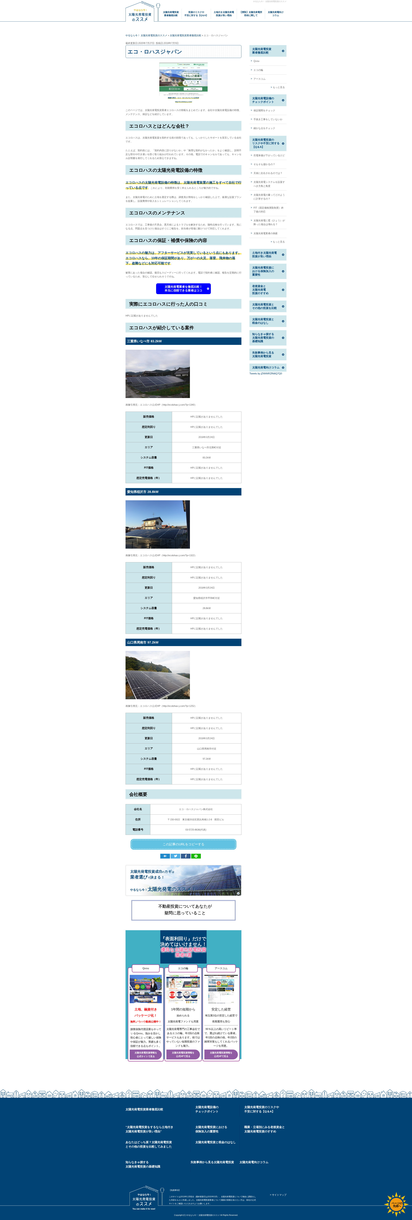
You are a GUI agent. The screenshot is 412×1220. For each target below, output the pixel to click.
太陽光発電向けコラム (276, 14)
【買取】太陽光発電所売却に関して (251, 14)
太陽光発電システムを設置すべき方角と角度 (269, 184)
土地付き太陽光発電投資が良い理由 (224, 14)
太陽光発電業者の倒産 (265, 233)
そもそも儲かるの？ (264, 164)
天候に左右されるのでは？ (267, 173)
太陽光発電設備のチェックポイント (263, 100)
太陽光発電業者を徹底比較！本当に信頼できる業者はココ (183, 288)
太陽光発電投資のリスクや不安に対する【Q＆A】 (266, 143)
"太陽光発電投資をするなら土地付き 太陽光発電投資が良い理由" (149, 1129)
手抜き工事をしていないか (267, 119)
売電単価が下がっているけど (269, 155)
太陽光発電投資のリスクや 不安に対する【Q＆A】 (261, 1109)
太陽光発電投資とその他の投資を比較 (264, 306)
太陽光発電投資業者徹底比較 (171, 14)
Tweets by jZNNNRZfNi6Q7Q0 (265, 373)
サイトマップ (279, 1194)
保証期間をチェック (264, 110)
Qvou (256, 61)
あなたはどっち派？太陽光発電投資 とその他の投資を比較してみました (149, 1144)
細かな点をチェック (264, 128)
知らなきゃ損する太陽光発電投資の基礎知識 (263, 338)
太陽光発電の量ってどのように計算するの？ (269, 196)
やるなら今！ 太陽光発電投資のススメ (269, 1)
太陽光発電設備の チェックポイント (207, 1109)
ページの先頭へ (397, 1205)
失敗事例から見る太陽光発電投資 (263, 354)
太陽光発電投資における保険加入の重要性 (263, 271)
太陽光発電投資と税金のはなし (263, 321)
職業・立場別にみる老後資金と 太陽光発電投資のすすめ (264, 1129)
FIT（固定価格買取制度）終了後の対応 (268, 209)
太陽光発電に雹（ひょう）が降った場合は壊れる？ (269, 222)
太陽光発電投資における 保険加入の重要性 (211, 1129)
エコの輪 (258, 70)
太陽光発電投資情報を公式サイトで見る (146, 1054)
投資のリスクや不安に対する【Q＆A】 (196, 14)
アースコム (259, 78)
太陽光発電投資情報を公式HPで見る (183, 1054)
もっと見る (279, 87)
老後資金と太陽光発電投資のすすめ (260, 290)
